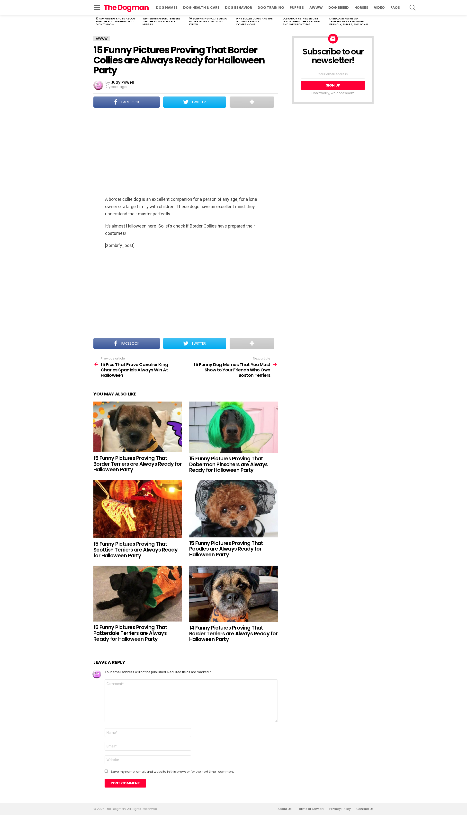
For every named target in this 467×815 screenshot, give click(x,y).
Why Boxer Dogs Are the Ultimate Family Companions (254, 21)
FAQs (395, 7)
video (379, 7)
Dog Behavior (238, 7)
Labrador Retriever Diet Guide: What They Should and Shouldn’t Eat (301, 21)
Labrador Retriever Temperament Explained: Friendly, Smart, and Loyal (348, 21)
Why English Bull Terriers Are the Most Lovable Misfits (161, 21)
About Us (285, 809)
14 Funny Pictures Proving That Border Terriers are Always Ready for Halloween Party (233, 633)
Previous (95, 22)
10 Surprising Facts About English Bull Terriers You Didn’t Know (115, 21)
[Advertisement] (185, 152)
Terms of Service (310, 809)
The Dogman (126, 7)
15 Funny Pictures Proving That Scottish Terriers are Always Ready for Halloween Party (135, 549)
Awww (316, 7)
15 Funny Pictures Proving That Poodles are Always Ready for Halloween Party (226, 549)
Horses (361, 7)
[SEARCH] (412, 7)
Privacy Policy (340, 809)
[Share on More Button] (252, 102)
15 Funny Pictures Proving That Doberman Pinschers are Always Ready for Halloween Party (228, 464)
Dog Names (167, 7)
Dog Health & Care (201, 7)
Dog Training (271, 7)
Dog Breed (338, 7)
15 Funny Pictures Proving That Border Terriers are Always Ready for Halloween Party (137, 464)
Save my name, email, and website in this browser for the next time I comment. (172, 772)
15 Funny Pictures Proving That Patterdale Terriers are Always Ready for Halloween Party (130, 633)
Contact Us (365, 809)
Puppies (297, 7)
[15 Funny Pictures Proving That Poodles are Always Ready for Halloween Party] (233, 508)
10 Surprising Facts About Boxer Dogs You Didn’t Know (209, 21)
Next (371, 22)
